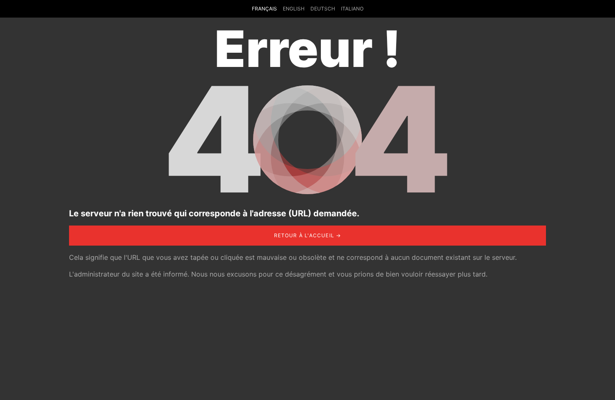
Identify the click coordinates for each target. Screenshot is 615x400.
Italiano (352, 8)
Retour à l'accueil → (307, 235)
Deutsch (322, 8)
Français (264, 8)
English (294, 8)
